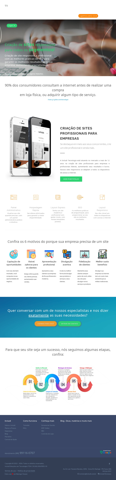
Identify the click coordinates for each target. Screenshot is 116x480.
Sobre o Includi (10, 425)
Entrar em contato (69, 324)
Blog (6, 434)
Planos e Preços (10, 428)
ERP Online (45, 428)
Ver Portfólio (71, 179)
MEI (42, 431)
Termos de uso (10, 471)
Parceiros (8, 437)
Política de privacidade (26, 471)
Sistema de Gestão (48, 425)
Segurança (8, 431)
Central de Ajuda (11, 439)
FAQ (24, 428)
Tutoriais (26, 425)
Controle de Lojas (47, 434)
